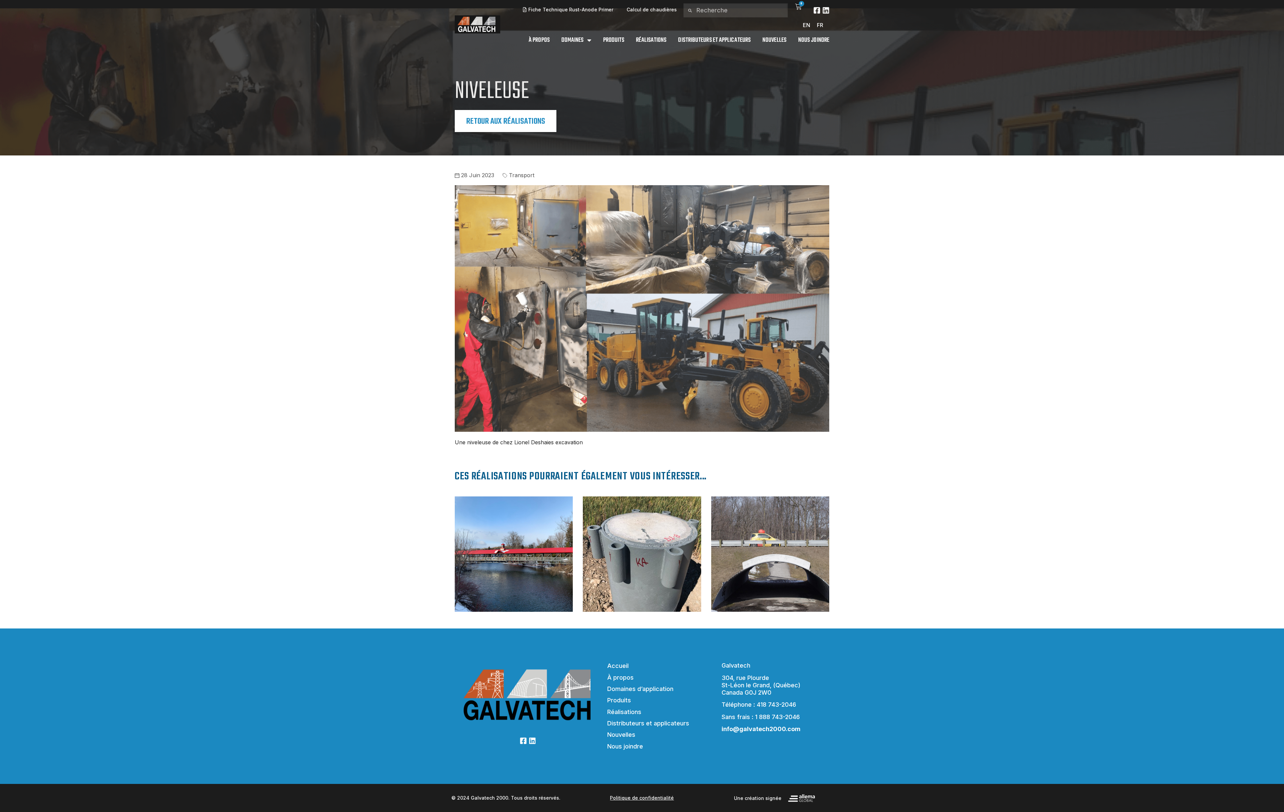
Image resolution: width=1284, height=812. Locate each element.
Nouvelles (774, 40)
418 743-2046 (776, 704)
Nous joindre (813, 40)
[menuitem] (806, 25)
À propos (539, 40)
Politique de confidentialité (642, 798)
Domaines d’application (640, 688)
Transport (521, 175)
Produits (614, 40)
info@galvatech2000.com (761, 728)
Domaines (572, 40)
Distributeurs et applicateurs (714, 40)
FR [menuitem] (820, 25)
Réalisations (651, 40)
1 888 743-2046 (777, 716)
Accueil (618, 665)
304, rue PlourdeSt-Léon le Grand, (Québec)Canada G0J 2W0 (761, 685)
